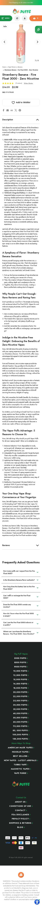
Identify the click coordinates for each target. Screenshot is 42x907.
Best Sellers (20, 756)
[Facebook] (3, 110)
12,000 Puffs (20, 675)
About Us (20, 802)
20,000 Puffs (20, 692)
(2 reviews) (19, 83)
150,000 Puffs (20, 739)
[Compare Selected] (17, 18)
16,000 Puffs (20, 684)
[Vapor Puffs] (21, 784)
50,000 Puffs (20, 718)
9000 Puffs (20, 667)
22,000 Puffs (20, 696)
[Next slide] (37, 42)
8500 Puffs (20, 662)
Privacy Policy (20, 819)
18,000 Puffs (20, 688)
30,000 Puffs (20, 705)
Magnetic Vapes (20, 769)
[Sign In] (25, 18)
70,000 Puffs (20, 726)
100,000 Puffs (20, 734)
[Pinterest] (20, 110)
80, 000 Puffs (20, 730)
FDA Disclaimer (20, 814)
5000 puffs (20, 658)
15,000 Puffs (20, 679)
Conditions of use (20, 806)
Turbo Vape (20, 764)
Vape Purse (20, 773)
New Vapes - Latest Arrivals (20, 760)
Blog (20, 827)
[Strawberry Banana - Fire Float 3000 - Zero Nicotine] (21, 43)
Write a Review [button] (28, 83)
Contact (20, 810)
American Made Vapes (20, 747)
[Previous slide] (4, 42)
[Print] (11, 110)
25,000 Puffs (20, 700)
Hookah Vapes (20, 752)
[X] (16, 110)
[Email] (7, 110)
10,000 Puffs (20, 671)
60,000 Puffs (20, 722)
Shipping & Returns (20, 823)
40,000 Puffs (20, 713)
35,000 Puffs (20, 709)
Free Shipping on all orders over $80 (21, 2)
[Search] (38, 29)
